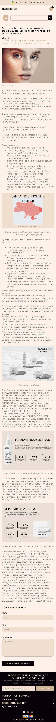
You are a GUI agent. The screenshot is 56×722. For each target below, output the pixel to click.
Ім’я (5, 613)
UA (16, 2)
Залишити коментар (18, 663)
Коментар (8, 637)
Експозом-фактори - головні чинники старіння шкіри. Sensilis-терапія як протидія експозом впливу (26, 42)
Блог (9, 38)
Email (5, 625)
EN (21, 2)
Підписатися (45, 689)
